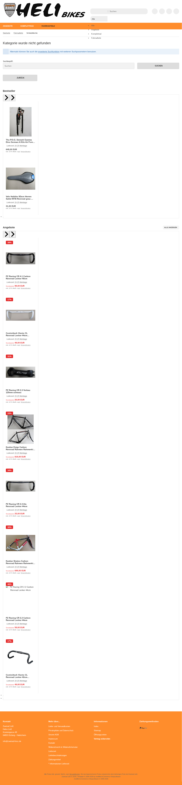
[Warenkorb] (169, 11)
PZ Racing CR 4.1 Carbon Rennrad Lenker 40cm (18, 277)
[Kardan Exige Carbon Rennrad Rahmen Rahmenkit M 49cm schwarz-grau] (20, 429)
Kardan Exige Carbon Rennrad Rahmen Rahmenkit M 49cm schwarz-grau (20, 448)
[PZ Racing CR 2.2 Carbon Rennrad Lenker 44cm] (20, 600)
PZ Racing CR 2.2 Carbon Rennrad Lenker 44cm (18, 619)
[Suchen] (144, 11)
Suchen (158, 66)
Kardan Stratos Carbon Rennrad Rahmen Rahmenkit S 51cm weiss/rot (20, 562)
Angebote (8, 26)
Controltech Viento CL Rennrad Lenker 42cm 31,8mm (17, 676)
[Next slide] (12, 98)
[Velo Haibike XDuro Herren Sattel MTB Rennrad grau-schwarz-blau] (20, 178)
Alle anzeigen (170, 227)
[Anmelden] (162, 11)
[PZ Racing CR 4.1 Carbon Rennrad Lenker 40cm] (20, 258)
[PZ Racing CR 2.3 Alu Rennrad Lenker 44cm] (20, 486)
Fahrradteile (48, 26)
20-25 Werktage (21, 146)
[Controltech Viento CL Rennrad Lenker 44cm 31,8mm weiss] (20, 315)
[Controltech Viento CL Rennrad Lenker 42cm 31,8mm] (20, 657)
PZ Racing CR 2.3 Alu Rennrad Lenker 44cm (16, 505)
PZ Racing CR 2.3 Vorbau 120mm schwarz (18, 391)
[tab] (3, 217)
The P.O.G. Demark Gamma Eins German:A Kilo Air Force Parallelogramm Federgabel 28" (20, 141)
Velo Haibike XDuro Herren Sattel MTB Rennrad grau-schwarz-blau (19, 197)
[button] (98, 24)
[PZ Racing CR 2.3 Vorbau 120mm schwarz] (20, 372)
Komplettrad (27, 26)
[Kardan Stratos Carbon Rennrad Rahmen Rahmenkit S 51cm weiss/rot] (20, 543)
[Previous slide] (6, 98)
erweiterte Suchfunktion (48, 51)
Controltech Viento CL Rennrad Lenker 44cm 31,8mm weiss (17, 334)
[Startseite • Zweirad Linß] (44, 16)
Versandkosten (26, 151)
